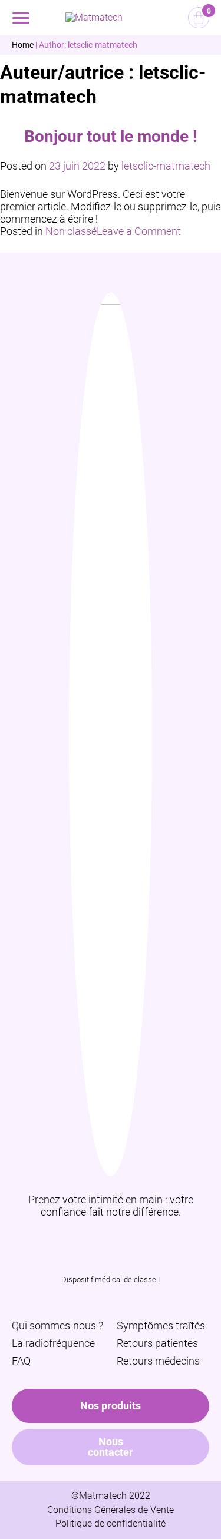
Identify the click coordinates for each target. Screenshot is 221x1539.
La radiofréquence (53, 1343)
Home (23, 44)
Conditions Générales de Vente (110, 1509)
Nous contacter (110, 1446)
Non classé (71, 231)
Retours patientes (157, 1343)
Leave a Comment (139, 231)
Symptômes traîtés (161, 1325)
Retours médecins (158, 1361)
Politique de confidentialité (110, 1523)
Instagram (95, 1238)
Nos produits (110, 1405)
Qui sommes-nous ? (57, 1325)
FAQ (21, 1361)
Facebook (126, 1238)
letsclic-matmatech (165, 166)
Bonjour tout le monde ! (110, 136)
